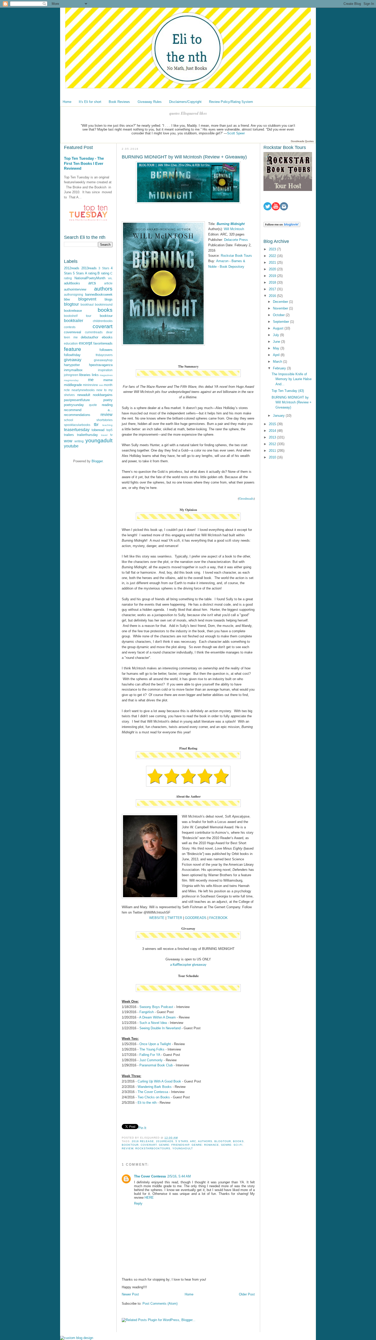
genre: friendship (174, 1144)
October (279, 315)
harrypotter (72, 365)
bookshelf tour (77, 315)
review (107, 414)
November (281, 308)
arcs (92, 283)
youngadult (99, 440)
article (108, 283)
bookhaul (87, 304)
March (278, 361)
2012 (273, 444)
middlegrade (73, 385)
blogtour (71, 304)
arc (193, 1141)
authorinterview (75, 289)
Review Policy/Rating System (231, 102)
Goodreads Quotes (302, 141)
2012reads (71, 268)
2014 (273, 431)
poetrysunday (74, 405)
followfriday (72, 355)
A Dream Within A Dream (157, 1017)
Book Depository (232, 267)
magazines (106, 375)
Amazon (222, 261)
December (281, 302)
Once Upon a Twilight (155, 1044)
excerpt (85, 343)
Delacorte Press (236, 240)
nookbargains (103, 395)
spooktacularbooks (77, 424)
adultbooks (72, 283)
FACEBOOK (218, 918)
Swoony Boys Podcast (156, 1007)
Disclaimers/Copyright (185, 102)
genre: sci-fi (231, 1144)
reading (107, 405)
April (277, 355)
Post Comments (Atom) (160, 1303)
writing (79, 441)
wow (68, 441)
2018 (273, 282)
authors (103, 289)
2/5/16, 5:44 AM (179, 1176)
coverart (103, 326)
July (276, 335)
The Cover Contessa (153, 1092)
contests (69, 327)
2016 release (143, 1141)
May (276, 348)
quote (93, 404)
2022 (273, 256)
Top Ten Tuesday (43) (288, 391)
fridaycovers (104, 355)
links (95, 375)
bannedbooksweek (99, 294)
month (108, 385)
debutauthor (89, 337)
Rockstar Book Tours (237, 256)
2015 (273, 424)
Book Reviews (119, 102)
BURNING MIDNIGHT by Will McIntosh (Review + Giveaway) (292, 402)
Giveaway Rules (150, 102)
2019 (273, 276)
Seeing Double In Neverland (160, 1028)
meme (108, 380)
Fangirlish (146, 1012)
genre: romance (205, 1144)
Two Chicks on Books (154, 1097)
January (279, 415)
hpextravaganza (101, 365)
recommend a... (88, 410)
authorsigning (73, 294)
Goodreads (246, 498)
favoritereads (103, 343)
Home (67, 102)
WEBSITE (156, 918)
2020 (273, 269)
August (278, 328)
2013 (273, 437)
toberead (98, 430)
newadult (83, 395)
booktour (106, 316)
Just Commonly (151, 1060)
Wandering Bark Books (155, 1087)
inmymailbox (73, 370)
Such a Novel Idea (153, 1023)
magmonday (71, 380)
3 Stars (103, 268)
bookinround (104, 304)
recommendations (77, 415)
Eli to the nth (147, 1103)
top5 (109, 430)
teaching (107, 425)
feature (72, 349)
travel (104, 435)
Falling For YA (149, 1055)
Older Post (247, 1294)
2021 (273, 262)
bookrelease (73, 311)
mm (101, 385)
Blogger (97, 461)
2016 (273, 296)
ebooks (107, 337)
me (91, 380)
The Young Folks (151, 1049)
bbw (67, 299)
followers (106, 350)
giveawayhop (103, 360)
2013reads (89, 268)
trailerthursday (87, 435)
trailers (69, 435)
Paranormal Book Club (156, 1065)
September (281, 322)
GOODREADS (195, 918)
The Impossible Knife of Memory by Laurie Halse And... (292, 379)
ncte (67, 390)
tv (111, 434)
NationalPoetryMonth (89, 278)
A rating (90, 273)
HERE (149, 1197)
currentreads (94, 332)
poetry (108, 400)
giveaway (72, 360)
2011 (273, 451)
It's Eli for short (90, 102)
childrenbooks (103, 321)
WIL (110, 278)
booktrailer (73, 320)
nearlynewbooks (83, 390)
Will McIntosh (234, 229)
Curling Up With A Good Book (159, 1081)
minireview (90, 385)
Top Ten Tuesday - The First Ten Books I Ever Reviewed (84, 163)
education (71, 343)
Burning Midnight (231, 224)
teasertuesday (77, 429)
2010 (273, 457)
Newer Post (130, 1294)
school (68, 420)
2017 (273, 289)
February (280, 368)
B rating (103, 273)
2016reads (164, 1141)
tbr (96, 424)
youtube (71, 446)
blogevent (87, 299)
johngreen (71, 375)
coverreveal (72, 332)
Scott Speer (236, 133)
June (277, 342)
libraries (85, 375)
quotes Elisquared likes (188, 113)
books (105, 310)
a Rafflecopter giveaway (188, 965)
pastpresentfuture (77, 400)
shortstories (104, 420)
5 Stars (78, 273)
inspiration (105, 370)
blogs (109, 299)
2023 (273, 249)
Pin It (142, 1128)
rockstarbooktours (152, 1148)
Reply (138, 1203)
